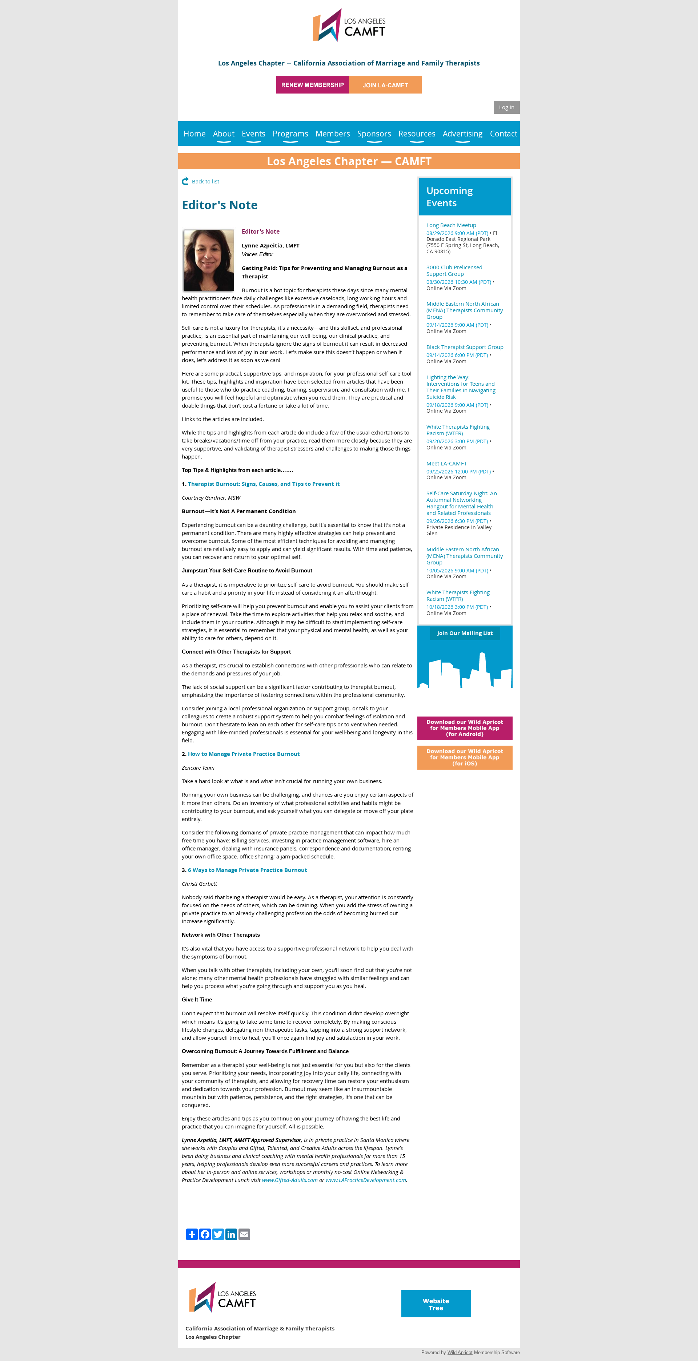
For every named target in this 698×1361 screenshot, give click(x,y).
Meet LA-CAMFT (446, 463)
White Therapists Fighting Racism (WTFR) (458, 430)
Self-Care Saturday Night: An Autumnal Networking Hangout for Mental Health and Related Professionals (461, 502)
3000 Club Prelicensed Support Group (454, 270)
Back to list (205, 181)
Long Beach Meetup (451, 225)
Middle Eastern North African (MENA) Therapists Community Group (464, 310)
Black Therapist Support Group (465, 346)
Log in (506, 107)
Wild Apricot (460, 1352)
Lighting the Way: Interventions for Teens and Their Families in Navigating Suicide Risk (461, 386)
